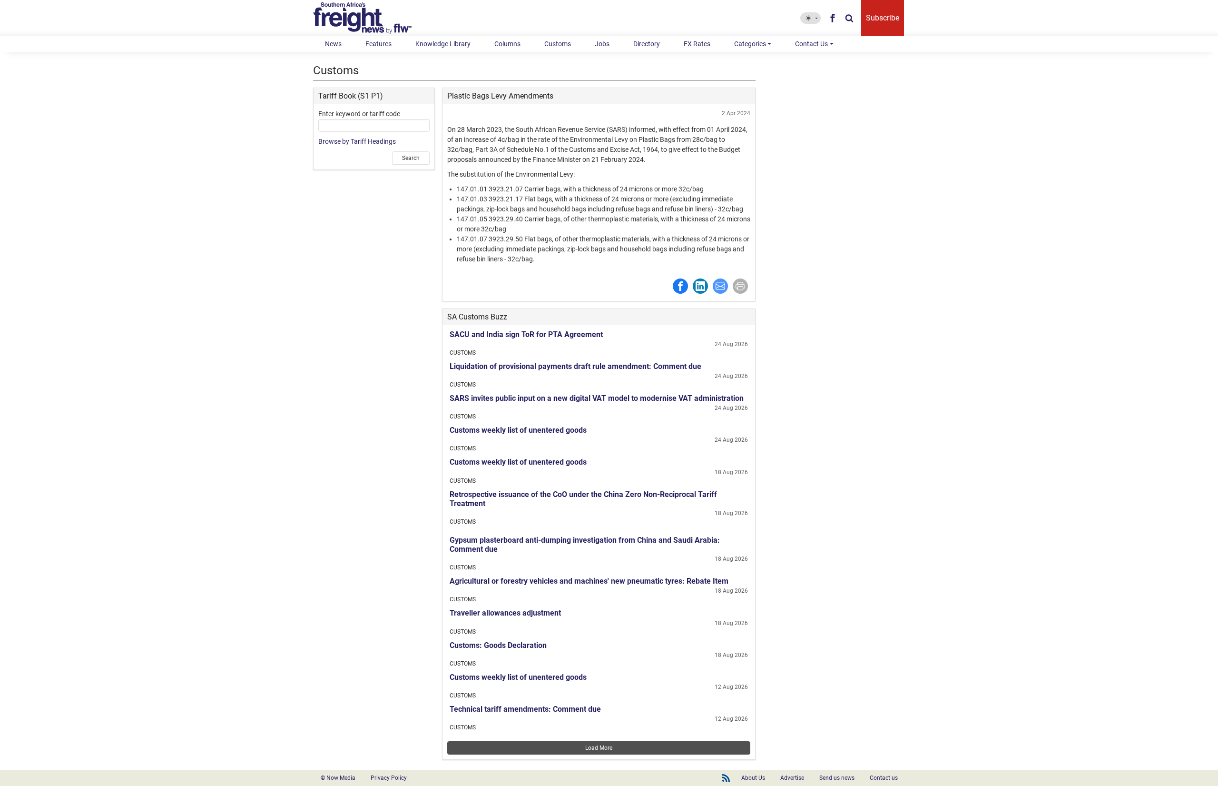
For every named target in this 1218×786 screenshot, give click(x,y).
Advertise (792, 778)
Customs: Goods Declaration (498, 645)
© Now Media (338, 778)
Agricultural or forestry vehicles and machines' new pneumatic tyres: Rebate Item (589, 581)
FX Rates (697, 44)
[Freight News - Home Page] (368, 18)
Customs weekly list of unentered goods (518, 430)
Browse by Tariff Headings (357, 141)
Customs (557, 44)
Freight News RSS (726, 778)
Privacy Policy (389, 778)
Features (378, 44)
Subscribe (882, 17)
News (333, 44)
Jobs (602, 44)
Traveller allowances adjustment (505, 612)
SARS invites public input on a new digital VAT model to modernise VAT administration (597, 398)
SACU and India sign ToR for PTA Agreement (526, 334)
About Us (753, 778)
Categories (750, 44)
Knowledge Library (443, 44)
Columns (507, 44)
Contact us (884, 778)
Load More (598, 748)
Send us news (837, 778)
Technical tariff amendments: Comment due (525, 709)
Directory (646, 44)
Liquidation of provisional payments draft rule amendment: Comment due (575, 366)
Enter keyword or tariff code (359, 114)
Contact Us (811, 44)
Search (411, 158)
